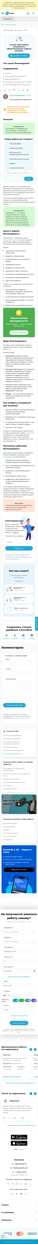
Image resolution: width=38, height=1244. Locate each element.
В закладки (32, 638)
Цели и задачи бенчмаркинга (15, 76)
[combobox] (19, 173)
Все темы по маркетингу (11, 754)
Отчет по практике (9, 836)
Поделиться (6, 638)
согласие (18, 557)
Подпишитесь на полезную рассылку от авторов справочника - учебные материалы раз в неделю (18, 109)
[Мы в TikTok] (26, 1194)
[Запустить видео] (19, 804)
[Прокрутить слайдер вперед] (35, 1049)
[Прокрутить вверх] (2, 1241)
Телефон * (8, 991)
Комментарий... (11, 679)
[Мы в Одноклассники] (17, 1194)
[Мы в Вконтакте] (12, 1184)
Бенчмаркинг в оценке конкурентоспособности (11, 743)
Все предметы (8, 839)
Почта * (7, 1005)
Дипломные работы (10, 823)
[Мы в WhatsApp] (21, 1184)
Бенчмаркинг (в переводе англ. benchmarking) (14, 769)
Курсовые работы (9, 827)
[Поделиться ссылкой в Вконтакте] (23, 90)
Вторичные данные (10, 789)
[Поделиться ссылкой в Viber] (14, 90)
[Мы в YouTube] (21, 1194)
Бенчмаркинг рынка (10, 747)
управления (30, 433)
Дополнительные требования (19, 976)
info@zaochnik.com (20, 1168)
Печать (23, 638)
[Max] (33, 1000)
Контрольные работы (10, 833)
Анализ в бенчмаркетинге (12, 735)
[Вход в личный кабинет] (28, 13)
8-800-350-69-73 (21, 1164)
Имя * (8, 659)
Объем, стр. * (9, 957)
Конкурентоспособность (11, 779)
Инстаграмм (7, 785)
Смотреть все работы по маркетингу (20, 1083)
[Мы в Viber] (17, 1184)
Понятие (8, 73)
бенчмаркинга (8, 457)
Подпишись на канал (19, 869)
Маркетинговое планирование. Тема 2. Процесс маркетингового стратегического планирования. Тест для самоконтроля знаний (18, 1109)
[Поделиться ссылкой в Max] (27, 90)
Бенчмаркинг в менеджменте (13, 750)
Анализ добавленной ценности (14, 782)
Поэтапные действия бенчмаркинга (17, 85)
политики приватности (21, 556)
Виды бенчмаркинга (12, 79)
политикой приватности (21, 718)
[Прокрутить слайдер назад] (31, 1049)
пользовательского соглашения (21, 1029)
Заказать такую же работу (12, 1076)
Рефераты (6, 830)
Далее (29, 179)
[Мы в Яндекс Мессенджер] (30, 1184)
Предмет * (8, 937)
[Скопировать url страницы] (5, 90)
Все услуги (19, 581)
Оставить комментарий (14, 705)
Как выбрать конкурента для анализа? (18, 82)
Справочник (7, 19)
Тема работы (8, 947)
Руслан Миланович (20, 95)
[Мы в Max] (26, 1184)
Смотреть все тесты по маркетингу (20, 1125)
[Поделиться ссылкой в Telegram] (19, 90)
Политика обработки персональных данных (4, 1237)
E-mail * (8, 669)
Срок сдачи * (8, 967)
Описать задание (19, 332)
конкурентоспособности (11, 240)
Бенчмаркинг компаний (11, 739)
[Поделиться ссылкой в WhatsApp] (10, 90)
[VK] (27, 1000)
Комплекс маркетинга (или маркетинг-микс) (16, 775)
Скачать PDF (14, 638)
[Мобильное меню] (3, 13)
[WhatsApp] (21, 1000)
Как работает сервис (20, 56)
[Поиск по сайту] (33, 13)
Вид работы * (9, 928)
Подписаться (19, 548)
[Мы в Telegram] (8, 1184)
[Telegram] (15, 1000)
